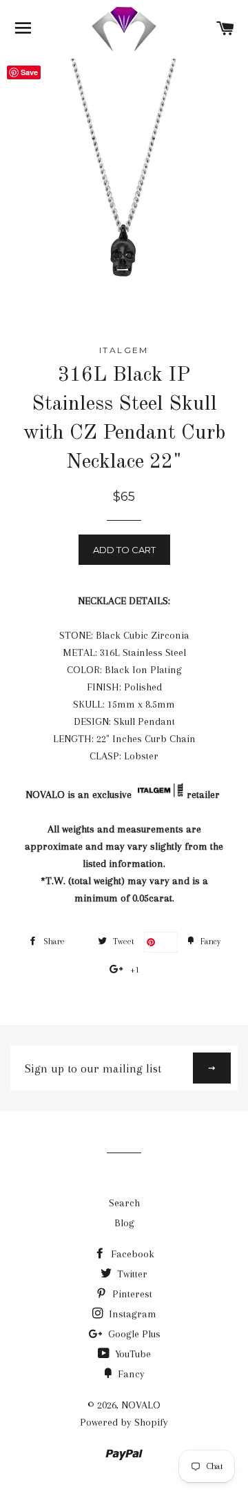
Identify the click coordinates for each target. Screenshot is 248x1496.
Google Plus (133, 1334)
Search (124, 1203)
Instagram (131, 1314)
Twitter (130, 1274)
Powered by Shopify (124, 1422)
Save (166, 942)
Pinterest (131, 1294)
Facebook (131, 1254)
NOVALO (141, 1405)
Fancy (130, 1374)
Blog (124, 1223)
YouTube (131, 1354)
